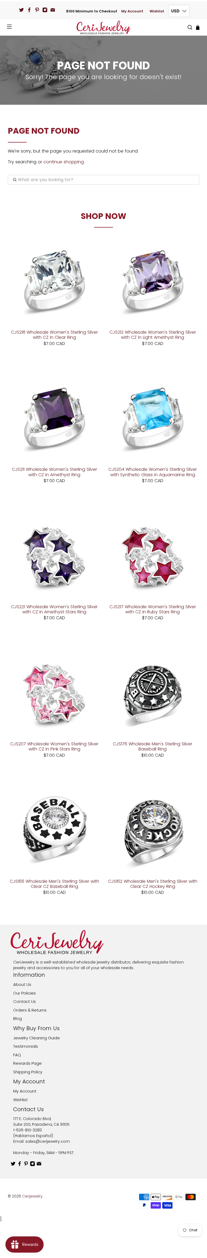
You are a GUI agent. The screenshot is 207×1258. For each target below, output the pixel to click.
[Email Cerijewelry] (52, 9)
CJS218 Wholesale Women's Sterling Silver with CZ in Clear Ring (54, 334)
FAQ (17, 1055)
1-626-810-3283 (27, 1130)
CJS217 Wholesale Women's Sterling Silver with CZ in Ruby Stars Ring (152, 609)
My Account (132, 11)
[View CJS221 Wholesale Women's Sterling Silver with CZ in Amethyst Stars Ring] (54, 554)
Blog (17, 1018)
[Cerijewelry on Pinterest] (37, 9)
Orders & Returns (30, 1010)
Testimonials (25, 1046)
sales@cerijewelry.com (47, 1141)
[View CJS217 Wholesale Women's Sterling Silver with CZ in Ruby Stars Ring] (152, 554)
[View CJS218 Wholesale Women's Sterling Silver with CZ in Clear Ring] (54, 279)
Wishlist (157, 11)
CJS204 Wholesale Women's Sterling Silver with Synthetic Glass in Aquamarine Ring (152, 471)
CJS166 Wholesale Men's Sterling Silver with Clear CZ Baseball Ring (54, 883)
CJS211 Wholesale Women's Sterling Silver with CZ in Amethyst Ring (54, 471)
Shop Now (103, 216)
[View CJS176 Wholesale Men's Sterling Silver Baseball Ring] (152, 691)
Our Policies (24, 993)
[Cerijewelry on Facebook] (29, 9)
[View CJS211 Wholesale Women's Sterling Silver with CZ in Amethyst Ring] (54, 417)
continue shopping (63, 162)
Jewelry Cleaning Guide (36, 1038)
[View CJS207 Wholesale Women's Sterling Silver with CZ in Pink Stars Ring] (54, 691)
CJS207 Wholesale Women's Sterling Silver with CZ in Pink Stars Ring (54, 746)
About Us (22, 984)
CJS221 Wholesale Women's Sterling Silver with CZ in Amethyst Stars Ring (54, 609)
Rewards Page (27, 1063)
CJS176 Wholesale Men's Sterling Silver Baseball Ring (152, 746)
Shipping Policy (27, 1072)
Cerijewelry (32, 1196)
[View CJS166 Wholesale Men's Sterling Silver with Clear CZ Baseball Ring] (54, 828)
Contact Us (24, 1001)
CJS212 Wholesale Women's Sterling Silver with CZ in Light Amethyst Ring (152, 334)
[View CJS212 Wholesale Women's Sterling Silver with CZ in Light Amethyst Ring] (152, 279)
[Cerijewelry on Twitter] (21, 9)
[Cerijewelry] (103, 27)
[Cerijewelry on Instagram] (44, 9)
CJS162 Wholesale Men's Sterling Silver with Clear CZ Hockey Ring (152, 883)
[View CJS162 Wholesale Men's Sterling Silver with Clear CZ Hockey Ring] (152, 828)
